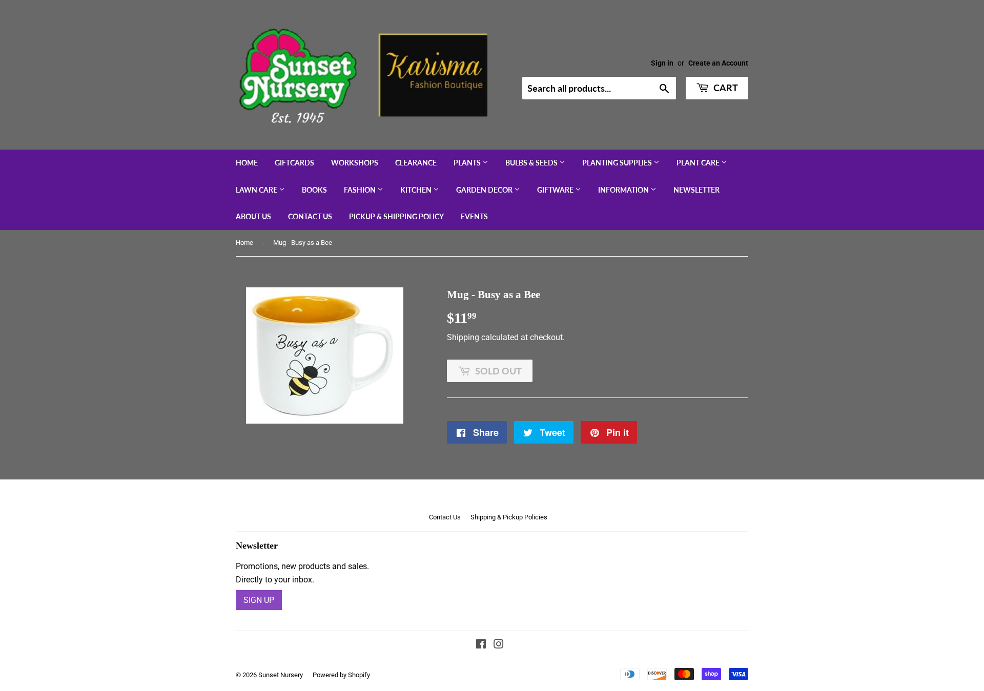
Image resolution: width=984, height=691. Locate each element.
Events (474, 216)
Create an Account (718, 63)
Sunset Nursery (280, 675)
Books (314, 189)
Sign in (662, 63)
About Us (253, 216)
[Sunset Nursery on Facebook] (481, 645)
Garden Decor (485, 189)
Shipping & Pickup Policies (508, 517)
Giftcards (294, 162)
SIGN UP (258, 600)
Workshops (354, 162)
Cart (724, 87)
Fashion (360, 189)
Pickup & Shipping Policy (396, 216)
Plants (468, 162)
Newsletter (696, 189)
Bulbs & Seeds (532, 162)
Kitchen (416, 189)
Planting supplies (617, 162)
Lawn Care (257, 189)
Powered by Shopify (341, 675)
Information (624, 189)
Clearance (416, 162)
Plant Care (698, 162)
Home (247, 162)
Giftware (556, 189)
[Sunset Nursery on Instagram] (499, 645)
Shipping (463, 337)
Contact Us (310, 216)
